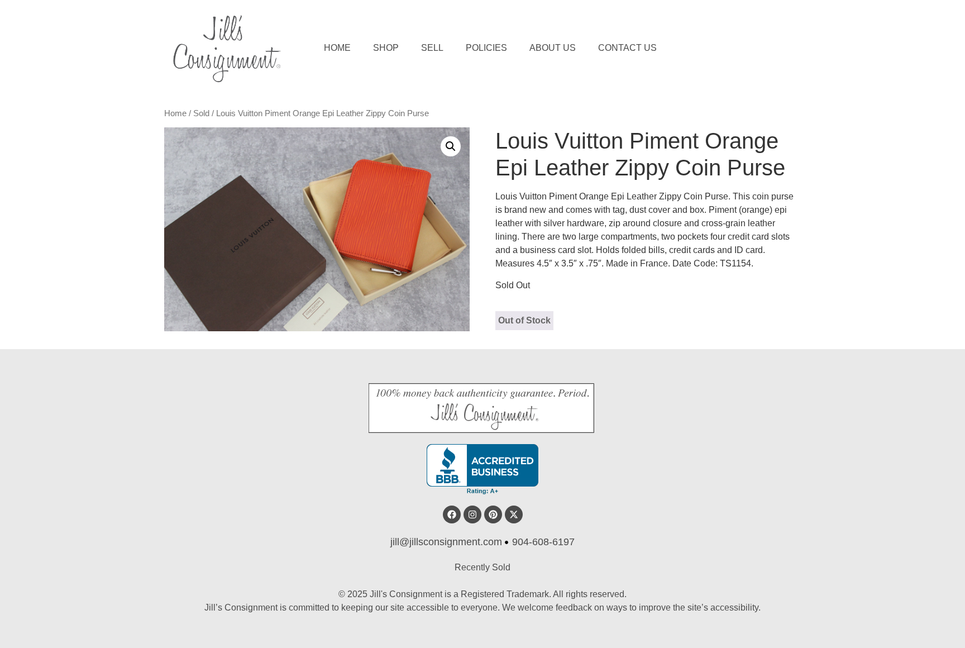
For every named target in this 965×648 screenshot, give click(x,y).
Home (337, 48)
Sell (432, 48)
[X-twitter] (514, 514)
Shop (386, 48)
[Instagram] (472, 514)
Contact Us (627, 48)
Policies (486, 48)
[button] (451, 146)
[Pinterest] (493, 514)
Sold (201, 113)
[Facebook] (452, 514)
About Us (552, 48)
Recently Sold (482, 567)
